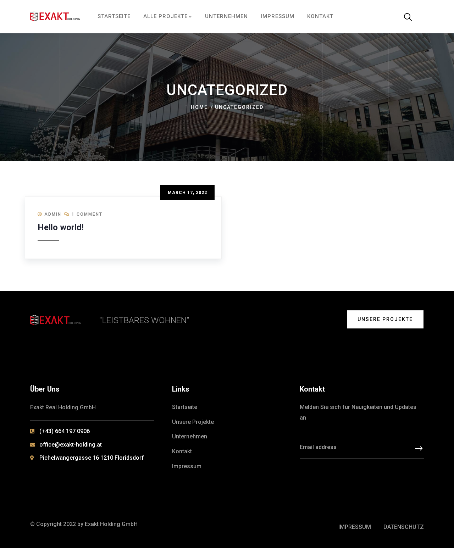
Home (199, 107)
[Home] (55, 16)
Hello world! (61, 227)
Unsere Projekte (385, 319)
